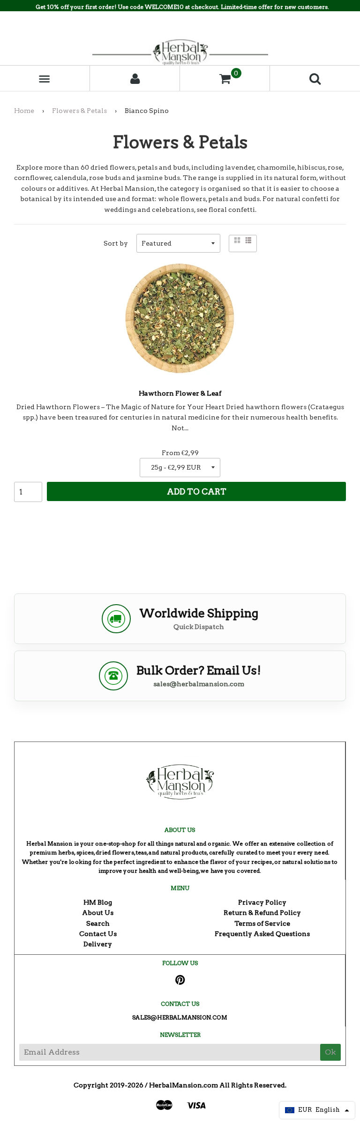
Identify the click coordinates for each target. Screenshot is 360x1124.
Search (98, 923)
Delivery (97, 944)
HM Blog (97, 902)
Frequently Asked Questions (262, 933)
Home (24, 110)
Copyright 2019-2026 (108, 1085)
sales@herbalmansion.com (198, 684)
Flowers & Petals (79, 110)
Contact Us (98, 933)
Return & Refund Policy (262, 912)
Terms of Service (262, 923)
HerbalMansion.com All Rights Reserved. (217, 1085)
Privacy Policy (262, 902)
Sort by (116, 243)
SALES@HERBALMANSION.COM (179, 1017)
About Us (97, 912)
